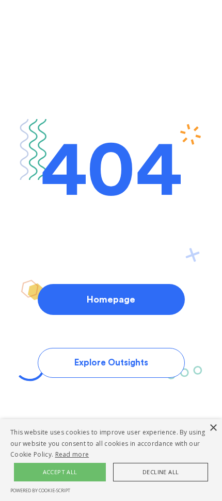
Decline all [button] (160, 472)
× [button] (213, 428)
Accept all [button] (60, 472)
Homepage (111, 299)
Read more (72, 454)
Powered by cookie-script (40, 490)
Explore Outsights (111, 362)
